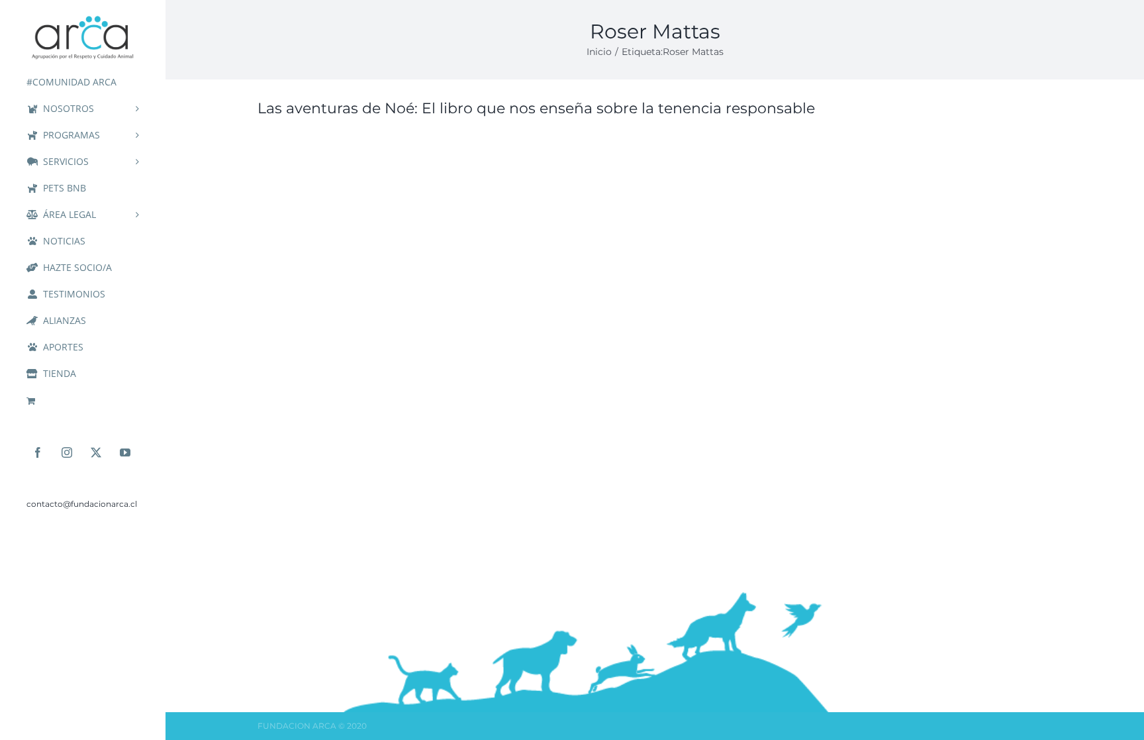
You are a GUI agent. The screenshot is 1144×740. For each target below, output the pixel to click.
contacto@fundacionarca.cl (81, 504)
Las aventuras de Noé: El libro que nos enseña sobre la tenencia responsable (536, 108)
